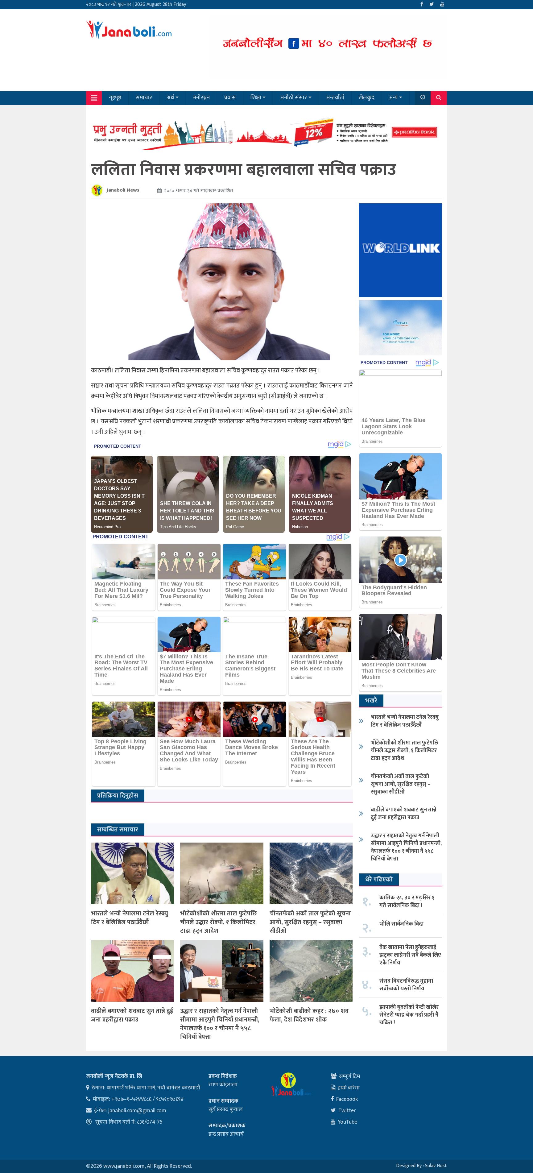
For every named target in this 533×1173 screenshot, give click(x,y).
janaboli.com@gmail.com (137, 1110)
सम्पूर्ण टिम (349, 1076)
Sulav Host (436, 1166)
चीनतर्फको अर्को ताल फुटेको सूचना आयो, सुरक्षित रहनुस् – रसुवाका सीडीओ (310, 922)
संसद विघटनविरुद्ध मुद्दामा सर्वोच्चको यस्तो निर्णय (406, 984)
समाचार (144, 97)
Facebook (347, 1099)
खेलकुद (366, 97)
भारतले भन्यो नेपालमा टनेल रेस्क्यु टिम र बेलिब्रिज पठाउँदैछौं (129, 917)
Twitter (347, 1110)
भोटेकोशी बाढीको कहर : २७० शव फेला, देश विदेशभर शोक (309, 1015)
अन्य (393, 97)
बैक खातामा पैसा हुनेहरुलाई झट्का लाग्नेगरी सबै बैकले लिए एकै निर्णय (410, 955)
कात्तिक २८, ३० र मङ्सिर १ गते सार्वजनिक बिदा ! (407, 901)
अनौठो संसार (293, 97)
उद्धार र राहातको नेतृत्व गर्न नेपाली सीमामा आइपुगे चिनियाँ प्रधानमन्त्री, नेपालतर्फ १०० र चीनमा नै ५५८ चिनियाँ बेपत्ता (219, 1024)
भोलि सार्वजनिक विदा (401, 924)
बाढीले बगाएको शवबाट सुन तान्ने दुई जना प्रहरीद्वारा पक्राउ (132, 1015)
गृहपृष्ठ (115, 97)
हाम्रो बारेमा (349, 1087)
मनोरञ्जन (201, 97)
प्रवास (230, 97)
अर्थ (170, 97)
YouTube (347, 1122)
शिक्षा (255, 97)
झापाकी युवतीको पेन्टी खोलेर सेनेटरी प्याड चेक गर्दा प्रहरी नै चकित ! (409, 1015)
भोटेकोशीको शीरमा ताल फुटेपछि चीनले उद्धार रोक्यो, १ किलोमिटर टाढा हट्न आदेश (218, 922)
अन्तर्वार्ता (335, 97)
